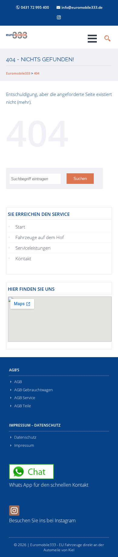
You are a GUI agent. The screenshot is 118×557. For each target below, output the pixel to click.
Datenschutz (25, 437)
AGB (18, 381)
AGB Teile (22, 405)
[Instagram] (59, 17)
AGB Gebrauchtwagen (33, 389)
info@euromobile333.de (82, 7)
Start (20, 227)
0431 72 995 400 (34, 7)
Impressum (24, 445)
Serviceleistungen (33, 248)
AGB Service (24, 397)
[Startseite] (28, 35)
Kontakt (23, 258)
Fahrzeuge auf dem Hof (39, 237)
